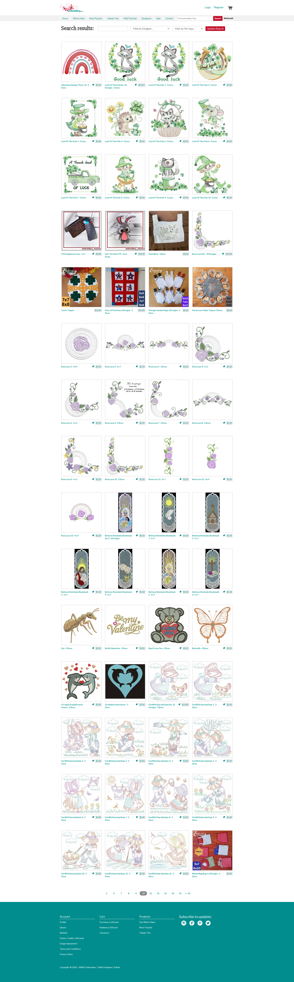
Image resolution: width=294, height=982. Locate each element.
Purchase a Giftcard (109, 922)
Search (218, 18)
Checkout (104, 932)
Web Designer (105, 967)
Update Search (215, 28)
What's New (79, 18)
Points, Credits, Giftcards (72, 938)
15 (180, 893)
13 (165, 893)
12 (158, 893)
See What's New (147, 922)
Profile (63, 922)
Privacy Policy (66, 954)
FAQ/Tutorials (130, 18)
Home (65, 18)
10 (143, 893)
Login (208, 7)
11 (150, 893)
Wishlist (64, 932)
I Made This (113, 18)
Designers (146, 18)
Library (63, 927)
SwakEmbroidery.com (83, 9)
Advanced (228, 18)
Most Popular (95, 18)
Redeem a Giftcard (108, 927)
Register (219, 7)
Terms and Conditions (70, 949)
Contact (169, 18)
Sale (158, 18)
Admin (117, 967)
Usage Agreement (68, 943)
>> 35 (187, 893)
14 (173, 893)
